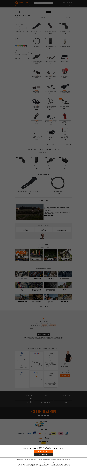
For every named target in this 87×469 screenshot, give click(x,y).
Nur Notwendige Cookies (43, 454)
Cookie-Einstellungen (54, 448)
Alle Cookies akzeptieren (42, 451)
